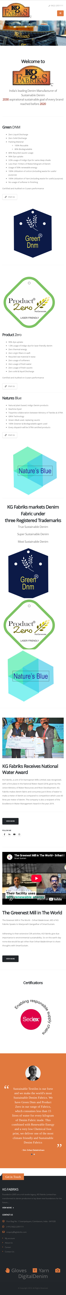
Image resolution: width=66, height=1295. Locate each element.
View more (10, 821)
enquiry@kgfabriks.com (16, 1232)
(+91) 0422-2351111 (15, 1226)
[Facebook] (4, 834)
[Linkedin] (9, 834)
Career (8, 1247)
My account (10, 1238)
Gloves (18, 1270)
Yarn (43, 1270)
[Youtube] (14, 834)
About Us (9, 1242)
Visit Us (11, 196)
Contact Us (9, 1251)
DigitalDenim (33, 1276)
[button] (32, 1154)
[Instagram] (19, 834)
